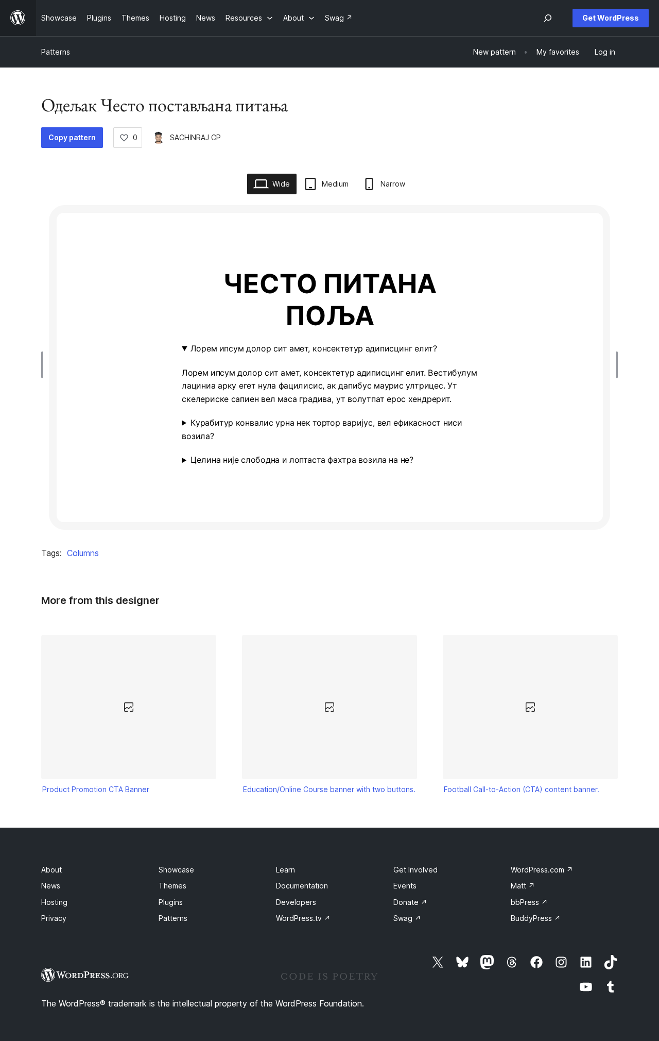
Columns (83, 553)
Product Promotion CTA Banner (95, 789)
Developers (296, 902)
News (50, 885)
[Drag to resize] (44, 364)
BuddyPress (536, 918)
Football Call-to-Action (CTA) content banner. (521, 789)
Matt (523, 885)
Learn (285, 869)
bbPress (529, 902)
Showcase (176, 869)
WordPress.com (542, 869)
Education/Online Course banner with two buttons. (329, 789)
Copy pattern (72, 137)
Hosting (54, 902)
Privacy (53, 918)
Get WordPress (610, 17)
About (51, 869)
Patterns (55, 51)
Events (405, 885)
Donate (410, 902)
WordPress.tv (303, 918)
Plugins (171, 902)
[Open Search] (547, 18)
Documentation (302, 885)
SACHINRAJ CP (195, 137)
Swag (407, 918)
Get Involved (415, 869)
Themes (172, 885)
